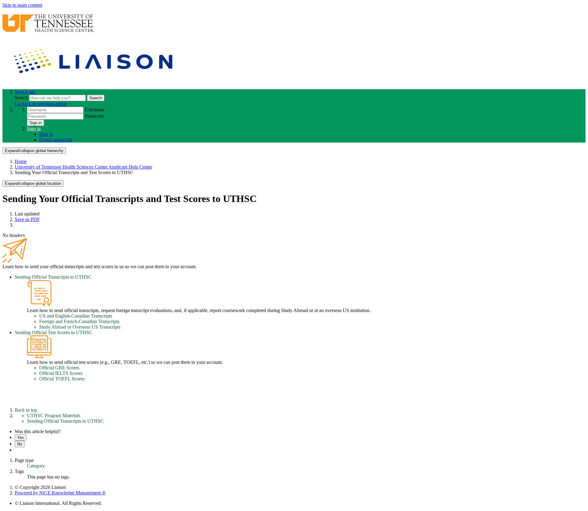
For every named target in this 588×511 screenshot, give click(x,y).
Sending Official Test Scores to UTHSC (53, 332)
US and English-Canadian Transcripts (75, 315)
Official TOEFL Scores (62, 378)
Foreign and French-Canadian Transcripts (79, 321)
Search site (25, 91)
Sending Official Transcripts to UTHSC (53, 277)
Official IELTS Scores (60, 373)
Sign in (35, 122)
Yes (20, 437)
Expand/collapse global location (33, 183)
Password (94, 116)
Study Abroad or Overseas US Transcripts (79, 327)
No (19, 444)
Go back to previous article (41, 103)
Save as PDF (27, 219)
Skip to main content (22, 5)
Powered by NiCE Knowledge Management (60, 492)
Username (94, 109)
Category (36, 465)
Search (22, 97)
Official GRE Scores (59, 367)
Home (21, 161)
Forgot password (55, 139)
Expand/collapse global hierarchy (34, 150)
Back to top (26, 410)
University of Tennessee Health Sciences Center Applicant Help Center (83, 167)
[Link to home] (94, 81)
